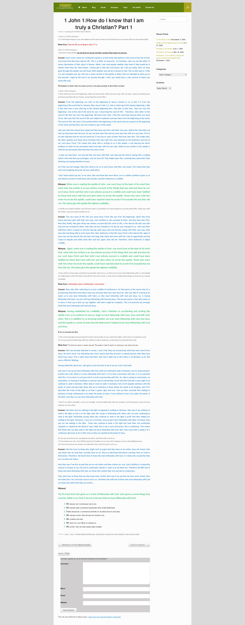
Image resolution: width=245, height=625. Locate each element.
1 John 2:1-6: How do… (139, 545)
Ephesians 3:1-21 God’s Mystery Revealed (74, 545)
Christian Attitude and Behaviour (85, 534)
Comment (64, 563)
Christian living (100, 534)
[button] (187, 7)
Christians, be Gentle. (164, 48)
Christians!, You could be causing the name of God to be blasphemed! (170, 56)
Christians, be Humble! (164, 52)
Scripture (114, 7)
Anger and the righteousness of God (169, 43)
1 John (66, 534)
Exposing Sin (109, 534)
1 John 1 (72, 534)
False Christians (119, 534)
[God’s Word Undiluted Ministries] (65, 6)
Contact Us (149, 7)
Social (103, 7)
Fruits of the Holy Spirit (132, 534)
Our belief (136, 7)
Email (63, 595)
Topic (125, 7)
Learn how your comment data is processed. (104, 617)
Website (63, 602)
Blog (94, 7)
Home (84, 7)
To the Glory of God (163, 39)
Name (63, 588)
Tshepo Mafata (85, 31)
